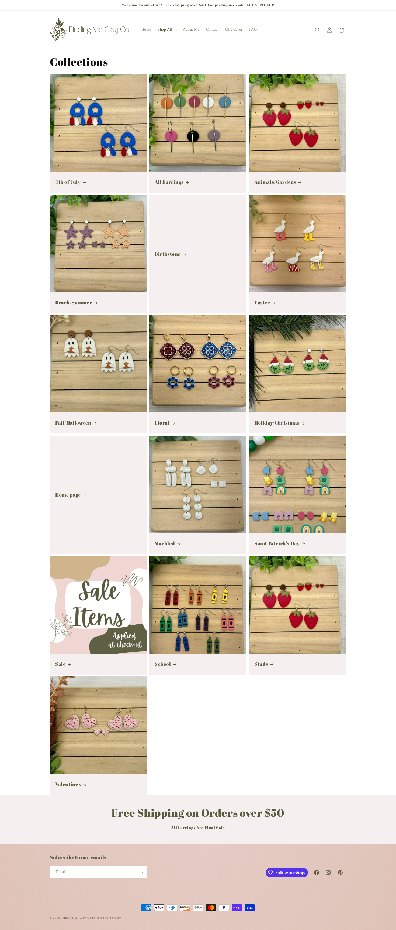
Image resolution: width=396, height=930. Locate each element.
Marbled (165, 543)
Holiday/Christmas (276, 423)
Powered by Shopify (106, 917)
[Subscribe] (141, 872)
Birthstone (167, 254)
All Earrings (169, 182)
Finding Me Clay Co (76, 917)
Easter (262, 302)
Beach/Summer (73, 302)
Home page (68, 495)
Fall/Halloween (73, 423)
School (163, 664)
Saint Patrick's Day (277, 543)
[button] (167, 29)
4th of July (68, 182)
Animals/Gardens (275, 182)
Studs (261, 664)
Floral (162, 423)
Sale (60, 664)
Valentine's (68, 784)
